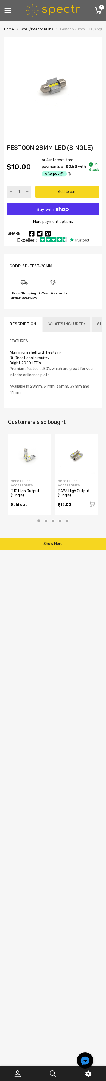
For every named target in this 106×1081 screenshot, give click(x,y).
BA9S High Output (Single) (74, 493)
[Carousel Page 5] (67, 520)
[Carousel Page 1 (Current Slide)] (38, 520)
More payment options (53, 221)
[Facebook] (31, 234)
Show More (53, 543)
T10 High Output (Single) (25, 493)
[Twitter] (39, 234)
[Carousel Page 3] (53, 520)
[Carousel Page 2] (46, 520)
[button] (85, 1061)
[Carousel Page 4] (60, 520)
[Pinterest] (48, 234)
